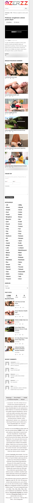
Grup (19, 233)
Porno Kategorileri (18, 499)
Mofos (8, 255)
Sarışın (8, 264)
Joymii (8, 243)
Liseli (7, 250)
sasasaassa (13, 362)
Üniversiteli (20, 271)
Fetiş (7, 228)
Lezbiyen (20, 248)
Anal (7, 212)
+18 (7, 205)
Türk (7, 271)
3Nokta (12, 368)
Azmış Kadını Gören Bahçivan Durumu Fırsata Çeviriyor (21, 329)
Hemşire (20, 238)
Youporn (8, 278)
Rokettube (8, 259)
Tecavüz (20, 267)
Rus (7, 262)
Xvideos (20, 274)
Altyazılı (20, 207)
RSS (11, 499)
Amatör (8, 209)
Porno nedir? (9, 497)
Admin (9, 40)
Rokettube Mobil (20, 260)
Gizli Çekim (8, 234)
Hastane (20, 236)
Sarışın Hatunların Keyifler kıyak (12, 94)
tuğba (12, 386)
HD (11, 12)
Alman (8, 207)
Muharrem (13, 374)
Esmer (20, 224)
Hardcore (8, 236)
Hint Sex (7, 241)
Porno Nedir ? (17, 397)
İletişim (23, 399)
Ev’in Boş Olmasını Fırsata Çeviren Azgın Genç (15, 148)
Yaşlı (19, 276)
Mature (8, 252)
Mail (14, 181)
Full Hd (19, 229)
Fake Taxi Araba (7, 227)
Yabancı (8, 276)
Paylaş (17, 22)
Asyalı (8, 214)
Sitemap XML (23, 497)
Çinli (7, 221)
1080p (20, 205)
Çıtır (19, 219)
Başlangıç (9, 397)
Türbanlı (20, 269)
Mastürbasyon (20, 250)
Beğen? (10, 22)
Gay (7, 231)
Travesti (8, 269)
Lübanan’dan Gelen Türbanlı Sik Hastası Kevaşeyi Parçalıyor (20, 349)
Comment (7, 186)
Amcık (20, 209)
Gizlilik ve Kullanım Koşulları (17, 398)
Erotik (20, 221)
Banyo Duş (20, 217)
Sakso (20, 262)
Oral (7, 257)
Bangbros (8, 217)
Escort (8, 224)
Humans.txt (16, 497)
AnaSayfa (7, 12)
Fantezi (20, 226)
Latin (7, 248)
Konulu (20, 245)
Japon (20, 240)
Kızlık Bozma (20, 244)
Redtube (20, 257)
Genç (19, 231)
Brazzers (8, 219)
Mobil (19, 252)
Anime (20, 212)
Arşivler (6, 286)
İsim (6, 181)
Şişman (8, 267)
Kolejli (8, 245)
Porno (23, 430)
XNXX (7, 274)
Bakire (20, 214)
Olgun (20, 255)
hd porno (23, 423)
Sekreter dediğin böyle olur (11, 112)
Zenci (20, 278)
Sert (19, 264)
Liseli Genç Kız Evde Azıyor (11, 77)
